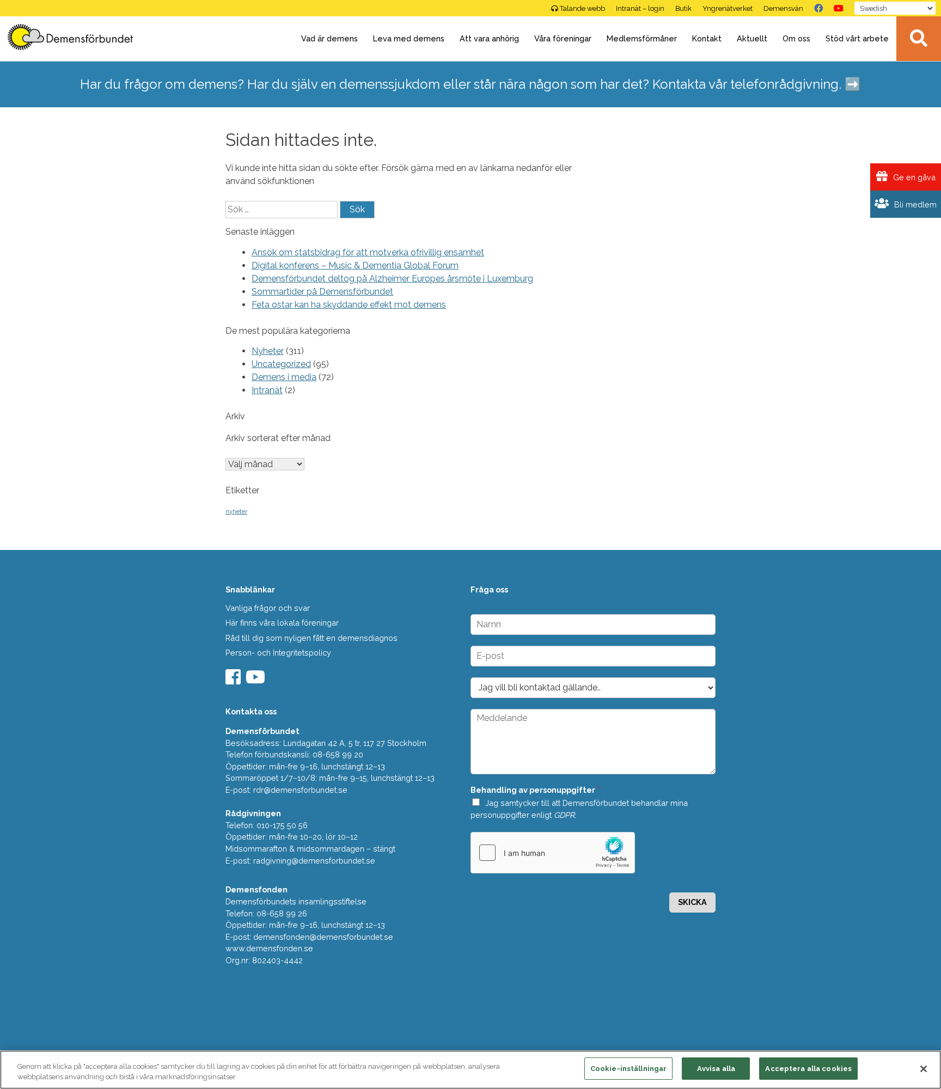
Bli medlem (914, 204)
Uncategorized (281, 364)
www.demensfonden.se (269, 948)
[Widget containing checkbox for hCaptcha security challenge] (553, 852)
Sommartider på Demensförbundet (322, 291)
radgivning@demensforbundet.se (314, 860)
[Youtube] (257, 680)
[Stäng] (924, 1069)
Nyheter (268, 351)
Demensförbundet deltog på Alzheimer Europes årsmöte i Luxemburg (392, 278)
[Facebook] (818, 8)
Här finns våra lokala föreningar (282, 622)
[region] (470, 1069)
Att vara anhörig (489, 38)
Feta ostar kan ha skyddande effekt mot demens (349, 304)
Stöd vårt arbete (857, 38)
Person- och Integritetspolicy (278, 652)
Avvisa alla (716, 1068)
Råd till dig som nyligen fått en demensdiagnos (311, 638)
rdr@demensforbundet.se (300, 789)
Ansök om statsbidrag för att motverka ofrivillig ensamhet (368, 252)
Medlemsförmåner (642, 38)
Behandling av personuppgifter (535, 789)
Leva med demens (408, 38)
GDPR (564, 814)
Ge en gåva (913, 177)
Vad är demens (329, 38)
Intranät (267, 390)
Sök (918, 38)
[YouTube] (838, 8)
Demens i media (284, 377)
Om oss (796, 38)
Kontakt (707, 38)
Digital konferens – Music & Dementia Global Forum (355, 265)
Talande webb (582, 8)
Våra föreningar (562, 38)
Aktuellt (752, 38)
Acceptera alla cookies (808, 1068)
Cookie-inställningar (628, 1068)
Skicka (692, 902)
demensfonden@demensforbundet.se (323, 936)
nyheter (236, 511)
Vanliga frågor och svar (267, 608)
